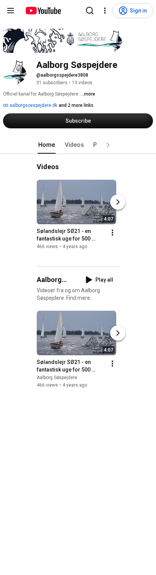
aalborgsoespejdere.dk (32, 105)
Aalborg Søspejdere (57, 377)
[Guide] (10, 10)
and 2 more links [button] (76, 105)
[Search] (89, 10)
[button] (108, 145)
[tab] (46, 145)
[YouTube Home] (43, 10)
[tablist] (78, 145)
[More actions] (112, 232)
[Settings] (104, 10)
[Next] (117, 202)
